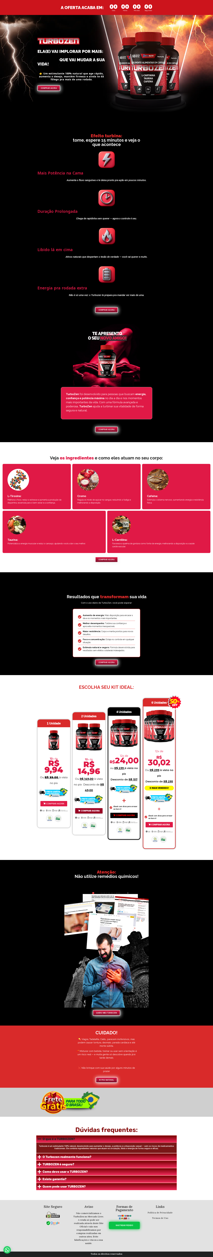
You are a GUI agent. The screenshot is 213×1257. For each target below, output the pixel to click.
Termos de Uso (160, 1218)
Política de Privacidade (160, 1212)
